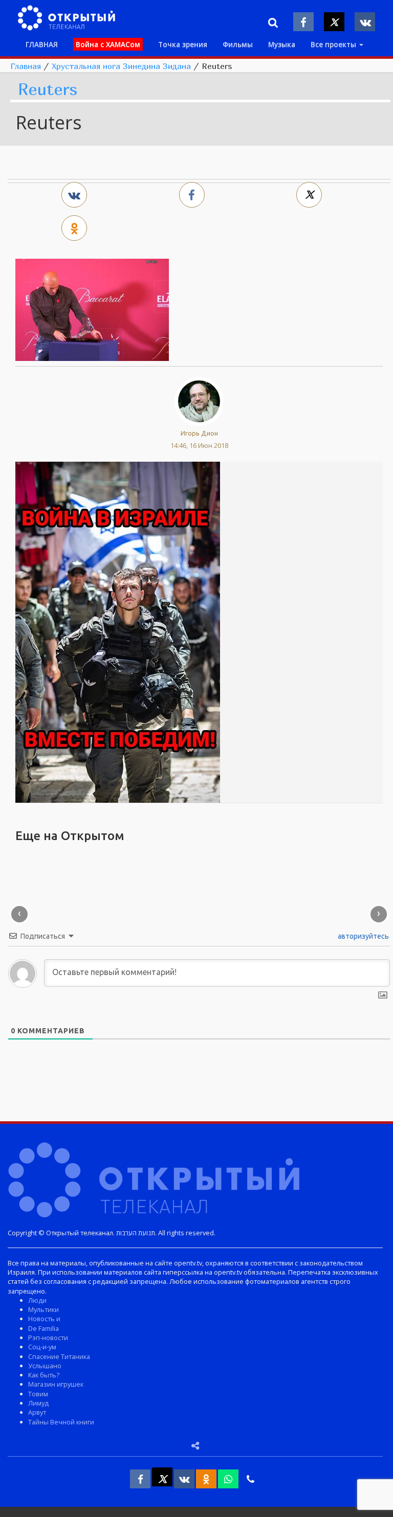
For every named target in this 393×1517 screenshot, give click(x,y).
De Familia (43, 1328)
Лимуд (38, 1403)
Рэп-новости (48, 1337)
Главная (25, 66)
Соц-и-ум (42, 1346)
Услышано (44, 1365)
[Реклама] (117, 631)
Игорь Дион (199, 433)
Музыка (281, 44)
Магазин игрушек (55, 1384)
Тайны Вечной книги (61, 1422)
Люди (37, 1300)
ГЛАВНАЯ (42, 44)
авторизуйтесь (362, 936)
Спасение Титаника (59, 1356)
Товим (38, 1393)
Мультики (43, 1309)
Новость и (44, 1318)
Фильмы (238, 44)
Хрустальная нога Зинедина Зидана (121, 66)
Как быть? (43, 1374)
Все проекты (334, 44)
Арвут (37, 1412)
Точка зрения (182, 44)
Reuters (47, 90)
